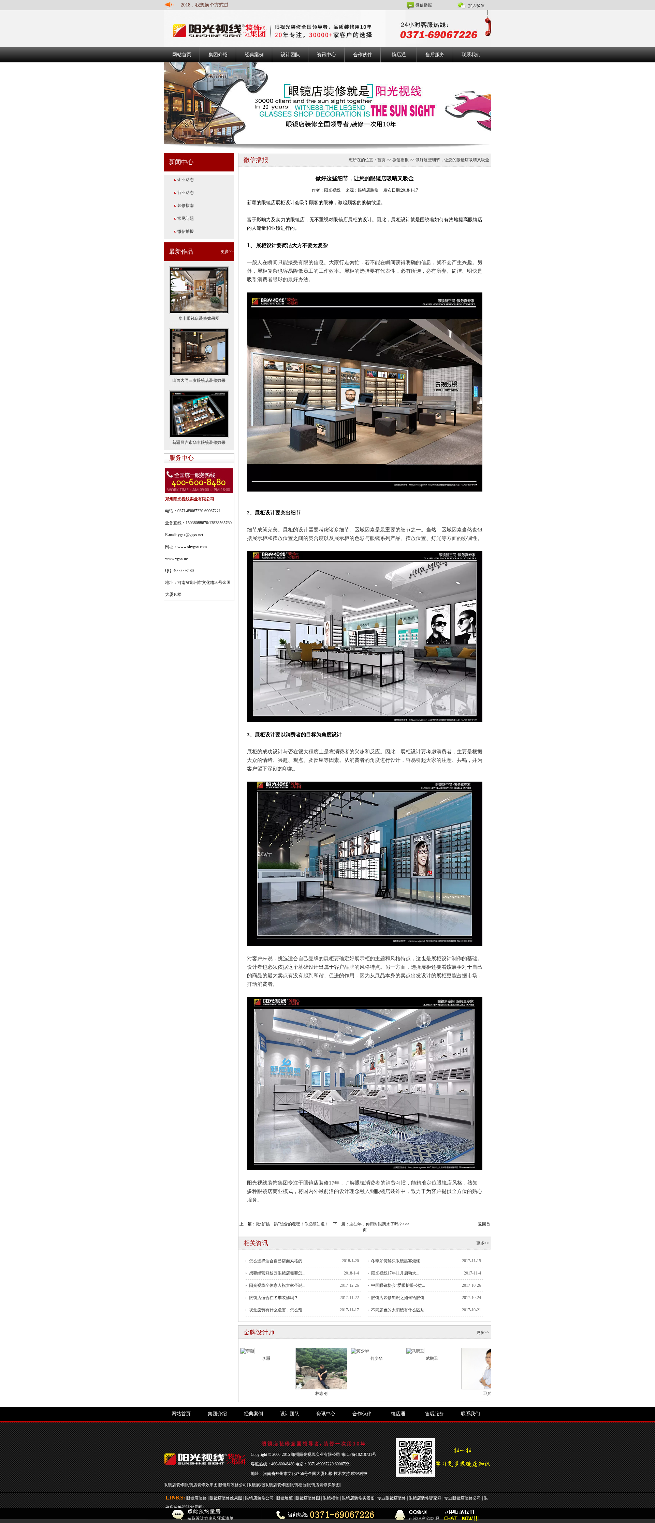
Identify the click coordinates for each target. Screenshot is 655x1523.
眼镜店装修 (174, 1484)
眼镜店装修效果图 (201, 1484)
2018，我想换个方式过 (205, 4)
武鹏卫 (432, 1358)
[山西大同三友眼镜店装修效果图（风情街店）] (199, 351)
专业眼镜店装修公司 (462, 1498)
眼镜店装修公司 (232, 1484)
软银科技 (359, 1473)
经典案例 (254, 54)
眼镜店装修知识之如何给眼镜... (399, 1297)
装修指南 (185, 205)
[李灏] (247, 1350)
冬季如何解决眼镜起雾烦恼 (395, 1260)
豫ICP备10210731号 (358, 1454)
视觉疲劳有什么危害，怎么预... (277, 1310)
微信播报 (424, 5)
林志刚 (321, 1393)
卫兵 (487, 1393)
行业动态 (185, 192)
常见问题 (185, 218)
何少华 (376, 1358)
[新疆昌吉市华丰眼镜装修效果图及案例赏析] (199, 413)
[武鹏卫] (415, 1350)
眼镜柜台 (298, 1484)
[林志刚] (321, 1368)
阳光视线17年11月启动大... (395, 1273)
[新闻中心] (327, 103)
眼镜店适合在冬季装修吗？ (273, 1297)
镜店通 (399, 54)
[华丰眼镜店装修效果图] (199, 289)
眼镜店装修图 (277, 1484)
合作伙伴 (362, 54)
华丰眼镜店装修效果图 (198, 318)
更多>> (227, 251)
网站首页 (181, 54)
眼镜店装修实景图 (323, 1484)
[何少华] (360, 1350)
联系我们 (471, 54)
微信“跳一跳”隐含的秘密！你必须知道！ (292, 1224)
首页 (381, 159)
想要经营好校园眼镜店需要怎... (277, 1273)
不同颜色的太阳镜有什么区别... (399, 1310)
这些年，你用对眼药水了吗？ (376, 1224)
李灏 (266, 1358)
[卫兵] (487, 1368)
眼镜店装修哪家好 (425, 1498)
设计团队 (290, 54)
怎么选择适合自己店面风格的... (277, 1260)
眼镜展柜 (256, 1484)
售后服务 (435, 54)
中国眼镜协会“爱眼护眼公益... (398, 1285)
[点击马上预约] (141, 1515)
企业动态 (185, 179)
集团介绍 (218, 54)
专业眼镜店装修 (391, 1498)
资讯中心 (326, 54)
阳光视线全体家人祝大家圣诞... (277, 1285)
